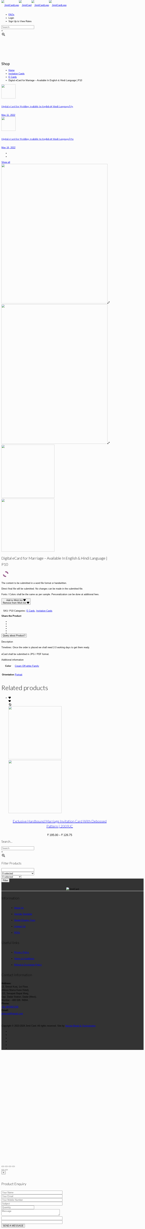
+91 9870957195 (9, 1007)
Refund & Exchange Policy (28, 964)
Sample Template (23, 914)
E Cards (12, 77)
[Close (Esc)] (2, 1166)
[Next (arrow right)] (6, 1169)
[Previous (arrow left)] (2, 1169)
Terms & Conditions (24, 958)
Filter (5, 880)
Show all (5, 162)
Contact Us (20, 926)
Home (11, 70)
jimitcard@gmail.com (12, 1013)
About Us (19, 908)
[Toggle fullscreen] (9, 1166)
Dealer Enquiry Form (24, 920)
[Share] (6, 1166)
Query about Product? (14, 635)
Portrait (18, 674)
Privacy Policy (21, 952)
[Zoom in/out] (13, 1166)
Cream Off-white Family (27, 666)
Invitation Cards (16, 73)
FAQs (11, 14)
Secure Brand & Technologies (80, 1025)
